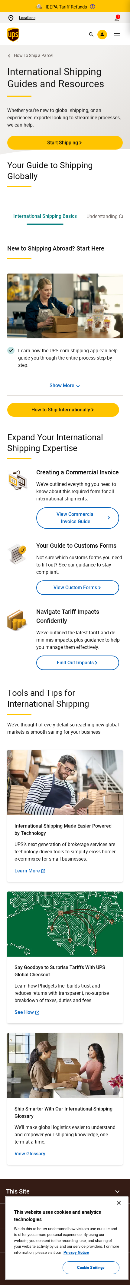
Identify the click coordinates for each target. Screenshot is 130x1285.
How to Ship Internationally (60, 410)
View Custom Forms (75, 587)
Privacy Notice (76, 1252)
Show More (62, 385)
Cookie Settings (91, 1267)
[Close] (118, 1203)
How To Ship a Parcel (33, 55)
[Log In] (102, 34)
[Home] (14, 34)
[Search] (91, 34)
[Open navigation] (117, 34)
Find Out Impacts (75, 663)
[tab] (45, 216)
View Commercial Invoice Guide (76, 517)
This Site (18, 1191)
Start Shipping (62, 142)
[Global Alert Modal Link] (92, 6)
